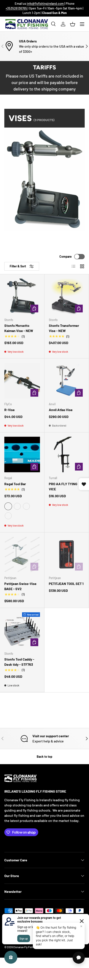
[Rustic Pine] (8, 515)
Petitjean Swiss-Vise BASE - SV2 (20, 586)
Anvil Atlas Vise (61, 410)
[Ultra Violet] (17, 506)
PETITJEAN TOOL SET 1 (66, 583)
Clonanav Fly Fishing (25, 947)
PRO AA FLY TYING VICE (63, 486)
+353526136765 (17, 8)
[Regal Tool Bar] (22, 454)
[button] (72, 24)
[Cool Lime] (26, 506)
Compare (65, 256)
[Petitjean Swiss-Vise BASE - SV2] (22, 554)
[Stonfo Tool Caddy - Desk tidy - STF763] (22, 630)
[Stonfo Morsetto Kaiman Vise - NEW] (22, 296)
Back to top (44, 756)
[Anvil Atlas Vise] (66, 380)
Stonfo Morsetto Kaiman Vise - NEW (18, 328)
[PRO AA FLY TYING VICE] (66, 454)
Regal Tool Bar (15, 484)
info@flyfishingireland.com (45, 3)
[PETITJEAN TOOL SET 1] (66, 554)
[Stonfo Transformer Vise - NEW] (66, 296)
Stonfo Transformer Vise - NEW (64, 328)
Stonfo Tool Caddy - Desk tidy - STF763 (19, 661)
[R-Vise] (22, 380)
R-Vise (9, 410)
